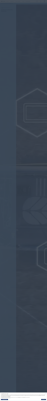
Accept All (43, 399)
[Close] (45, 393)
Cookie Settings (4, 399)
